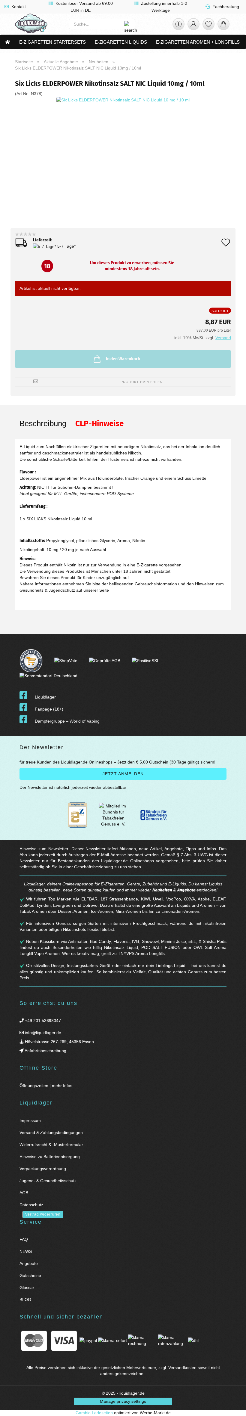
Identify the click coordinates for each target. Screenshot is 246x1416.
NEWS (26, 1251)
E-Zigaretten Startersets (52, 42)
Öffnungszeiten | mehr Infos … (49, 1085)
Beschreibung (43, 423)
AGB (24, 1192)
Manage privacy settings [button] (123, 1401)
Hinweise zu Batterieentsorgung (50, 1156)
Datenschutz (31, 1204)
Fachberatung (225, 6)
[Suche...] (127, 24)
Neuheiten (162, 890)
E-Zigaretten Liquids (121, 42)
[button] (194, 25)
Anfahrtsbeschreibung (45, 1050)
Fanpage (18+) (49, 709)
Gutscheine (30, 1275)
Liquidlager (45, 697)
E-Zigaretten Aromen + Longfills (198, 42)
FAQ (24, 1239)
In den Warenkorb (123, 358)
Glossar (27, 1287)
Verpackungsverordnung (43, 1168)
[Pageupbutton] (234, 1407)
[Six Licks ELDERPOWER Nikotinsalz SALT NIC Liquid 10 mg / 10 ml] (123, 163)
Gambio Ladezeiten (94, 1412)
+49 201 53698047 (42, 1020)
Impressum (30, 1120)
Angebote (186, 890)
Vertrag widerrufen (43, 1214)
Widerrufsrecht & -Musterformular (51, 1144)
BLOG (25, 1299)
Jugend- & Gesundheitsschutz (48, 1180)
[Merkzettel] (208, 25)
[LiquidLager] (31, 24)
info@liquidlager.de (42, 1032)
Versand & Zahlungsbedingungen (51, 1132)
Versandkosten (182, 1367)
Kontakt (18, 6)
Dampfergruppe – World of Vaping (67, 721)
